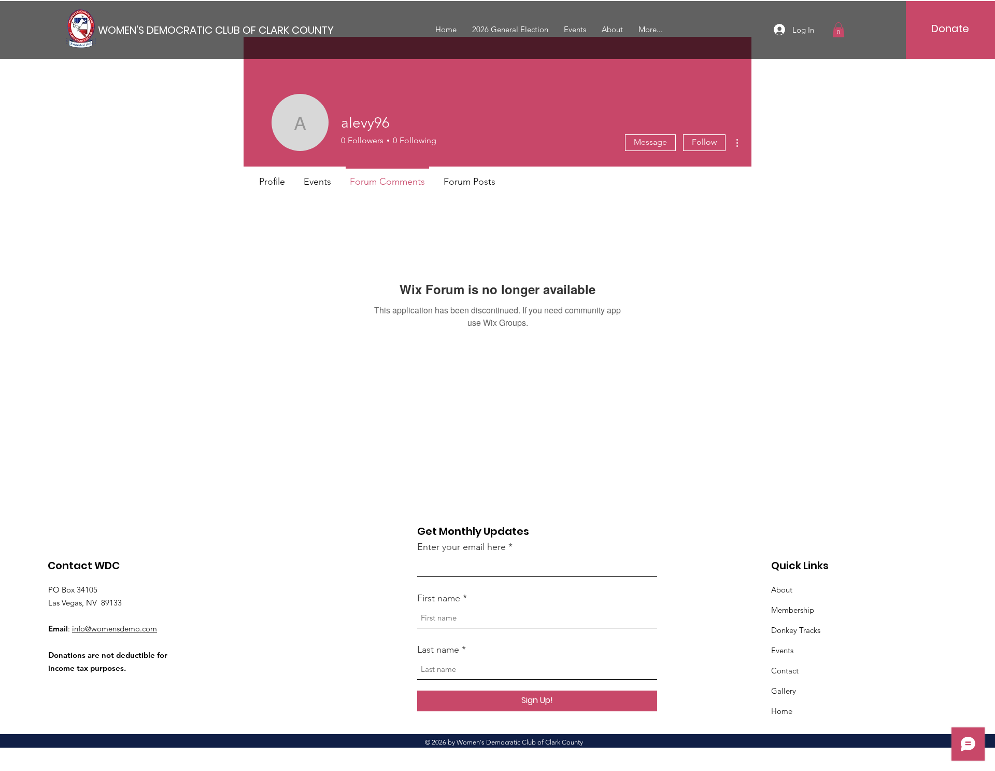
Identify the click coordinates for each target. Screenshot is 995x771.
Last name (438, 649)
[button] (838, 29)
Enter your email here (461, 547)
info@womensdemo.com (114, 629)
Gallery (783, 691)
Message (650, 142)
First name (438, 598)
